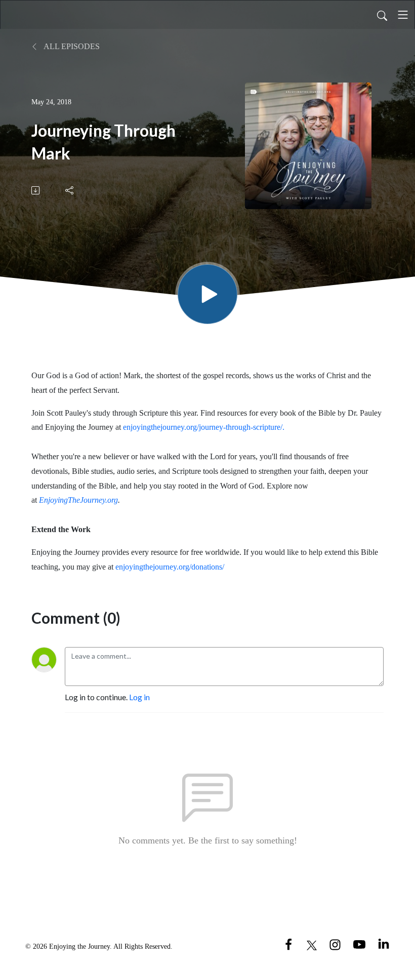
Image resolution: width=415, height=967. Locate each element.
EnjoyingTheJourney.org (78, 500)
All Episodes (71, 46)
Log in (139, 697)
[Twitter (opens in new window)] (312, 944)
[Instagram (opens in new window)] (335, 944)
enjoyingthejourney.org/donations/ (169, 566)
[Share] (70, 190)
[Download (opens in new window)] (36, 190)
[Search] (382, 15)
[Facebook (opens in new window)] (288, 944)
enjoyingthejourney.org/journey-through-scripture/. (203, 427)
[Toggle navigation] (402, 14)
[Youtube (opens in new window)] (359, 944)
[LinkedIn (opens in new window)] (384, 944)
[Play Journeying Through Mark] (207, 294)
